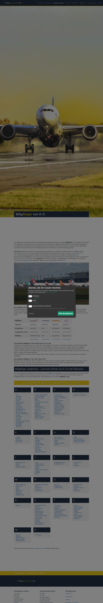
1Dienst (35, 302)
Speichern (31, 313)
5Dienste (36, 298)
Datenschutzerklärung (51, 292)
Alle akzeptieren (66, 313)
